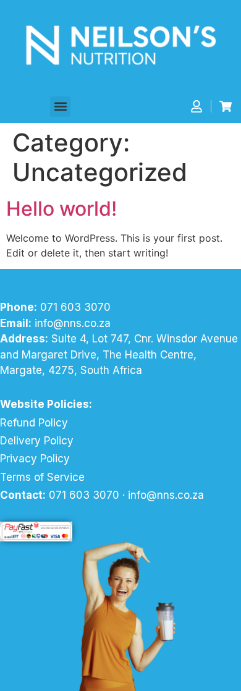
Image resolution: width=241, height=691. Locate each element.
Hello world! (61, 209)
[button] (60, 106)
